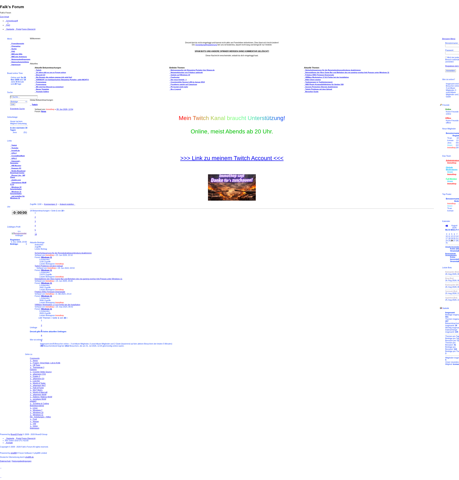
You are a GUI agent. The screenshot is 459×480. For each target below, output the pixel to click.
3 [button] (35, 221)
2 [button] (35, 217)
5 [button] (35, 230)
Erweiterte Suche (17, 109)
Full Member (451, 179)
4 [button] (41, 335)
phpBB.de (29, 457)
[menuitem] (7, 25)
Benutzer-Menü (448, 39)
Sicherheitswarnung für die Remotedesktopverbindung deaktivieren (63, 253)
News (43, 111)
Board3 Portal (16, 434)
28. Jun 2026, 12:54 (64, 109)
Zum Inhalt (4, 17)
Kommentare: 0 (50, 204)
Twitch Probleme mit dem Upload (49, 266)
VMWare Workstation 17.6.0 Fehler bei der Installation (57, 305)
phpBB (13, 453)
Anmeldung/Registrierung (206, 45)
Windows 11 (46, 257)
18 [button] (36, 234)
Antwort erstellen (67, 204)
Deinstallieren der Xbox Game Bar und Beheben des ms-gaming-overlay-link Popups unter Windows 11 (78, 279)
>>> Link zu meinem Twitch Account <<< (232, 158)
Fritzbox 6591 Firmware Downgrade (50, 292)
